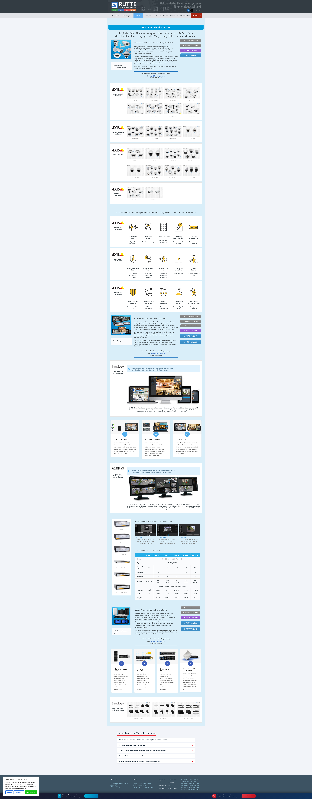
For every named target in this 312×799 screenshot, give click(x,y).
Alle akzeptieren (30, 792)
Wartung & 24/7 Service (191, 50)
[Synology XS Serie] (188, 709)
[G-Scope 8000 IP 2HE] (121, 574)
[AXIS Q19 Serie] (135, 192)
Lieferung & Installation (191, 45)
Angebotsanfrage (191, 55)
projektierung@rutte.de (158, 76)
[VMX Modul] (167, 530)
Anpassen (9, 792)
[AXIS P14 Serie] (154, 108)
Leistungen (127, 16)
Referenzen (174, 16)
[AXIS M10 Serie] (154, 93)
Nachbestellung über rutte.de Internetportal (191, 336)
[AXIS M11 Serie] (173, 93)
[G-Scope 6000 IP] (121, 549)
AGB (160, 782)
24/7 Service (196, 16)
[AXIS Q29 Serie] (154, 192)
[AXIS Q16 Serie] (173, 108)
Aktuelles (158, 16)
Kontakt (165, 16)
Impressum (162, 780)
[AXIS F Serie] (135, 93)
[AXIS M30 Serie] (135, 131)
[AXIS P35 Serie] (191, 131)
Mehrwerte (172, 780)
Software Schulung (191, 325)
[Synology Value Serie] (163, 709)
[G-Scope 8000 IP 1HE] (121, 562)
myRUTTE (172, 785)
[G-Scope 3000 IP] (121, 536)
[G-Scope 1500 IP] (121, 524)
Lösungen (147, 16)
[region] (21, 786)
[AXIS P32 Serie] (154, 131)
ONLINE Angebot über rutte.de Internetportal (191, 342)
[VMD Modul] (189, 530)
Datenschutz (162, 785)
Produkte (138, 16)
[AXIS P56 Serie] (135, 170)
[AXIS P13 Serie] (135, 108)
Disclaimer (162, 788)
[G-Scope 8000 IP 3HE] (121, 587)
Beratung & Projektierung (192, 40)
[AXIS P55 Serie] (173, 153)
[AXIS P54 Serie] (154, 153)
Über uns (118, 16)
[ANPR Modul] (145, 530)
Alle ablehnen (19, 792)
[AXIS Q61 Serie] (191, 170)
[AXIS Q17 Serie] (191, 108)
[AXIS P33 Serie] (173, 131)
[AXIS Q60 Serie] (154, 170)
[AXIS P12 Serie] (191, 93)
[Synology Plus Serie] (138, 709)
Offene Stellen (185, 16)
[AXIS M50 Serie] (135, 153)
